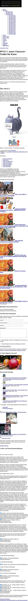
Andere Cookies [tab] (3, 578)
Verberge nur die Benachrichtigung (19, 600)
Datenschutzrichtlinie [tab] (5, 592)
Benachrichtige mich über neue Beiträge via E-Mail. (13, 344)
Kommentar (3, 328)
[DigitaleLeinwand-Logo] (11, 6)
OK (1, 445)
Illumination (22, 151)
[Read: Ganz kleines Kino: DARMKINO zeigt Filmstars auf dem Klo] (4, 399)
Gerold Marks (13, 150)
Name (2, 320)
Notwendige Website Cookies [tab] (6, 473)
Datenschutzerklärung (5, 599)
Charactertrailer (15, 151)
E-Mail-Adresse (4, 322)
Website (2, 325)
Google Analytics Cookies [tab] (6, 522)
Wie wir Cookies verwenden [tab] (6, 454)
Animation (2, 48)
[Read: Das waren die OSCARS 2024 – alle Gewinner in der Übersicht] (4, 388)
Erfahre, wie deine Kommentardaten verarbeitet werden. (12, 350)
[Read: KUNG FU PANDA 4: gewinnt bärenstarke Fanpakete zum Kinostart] (4, 383)
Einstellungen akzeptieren (6, 600)
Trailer (6, 48)
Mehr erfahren (5, 445)
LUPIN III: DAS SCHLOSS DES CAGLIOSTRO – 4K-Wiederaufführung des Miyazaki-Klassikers (15, 378)
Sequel (2, 153)
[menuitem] (15, 9)
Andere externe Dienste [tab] (5, 541)
